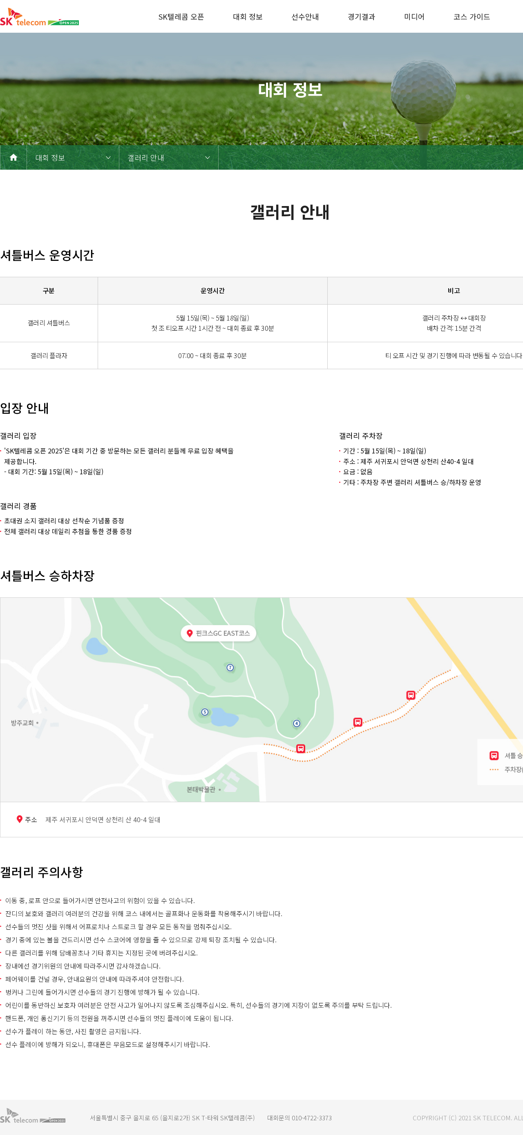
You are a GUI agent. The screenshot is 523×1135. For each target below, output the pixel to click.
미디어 (414, 16)
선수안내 (305, 16)
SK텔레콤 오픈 (181, 16)
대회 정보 (248, 16)
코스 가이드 (472, 16)
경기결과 (361, 16)
